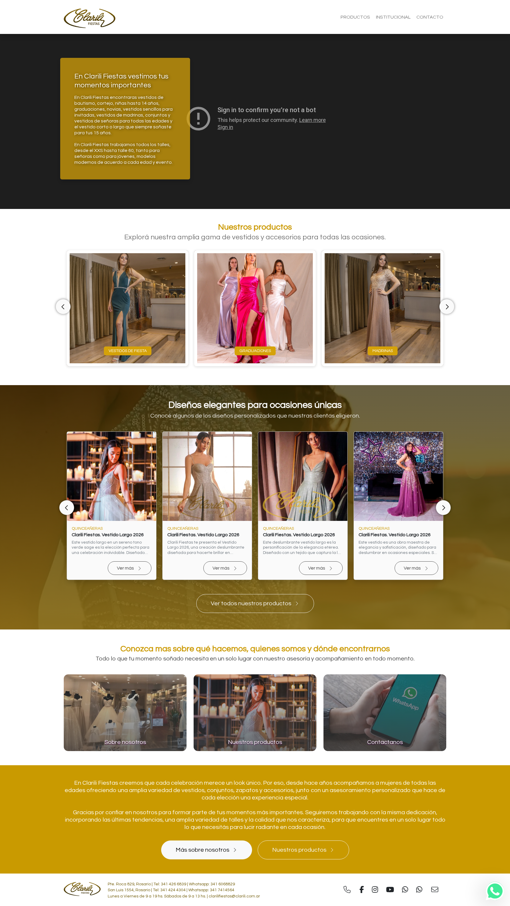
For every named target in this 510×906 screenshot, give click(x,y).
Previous (63, 306)
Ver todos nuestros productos (251, 603)
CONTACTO (429, 17)
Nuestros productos (299, 850)
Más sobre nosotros (202, 850)
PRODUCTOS (355, 17)
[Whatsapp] (495, 891)
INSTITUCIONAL (393, 17)
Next (446, 306)
